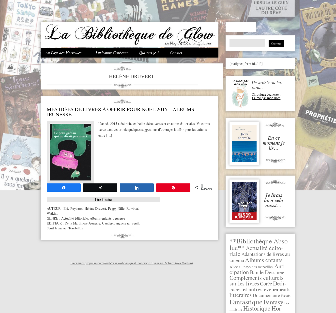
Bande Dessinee (267, 272)
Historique (257, 308)
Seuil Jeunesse (56, 228)
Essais (285, 295)
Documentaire (266, 295)
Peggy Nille (116, 208)
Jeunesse (119, 218)
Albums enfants (263, 260)
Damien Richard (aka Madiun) (173, 263)
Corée (266, 283)
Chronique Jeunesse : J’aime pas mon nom (266, 96)
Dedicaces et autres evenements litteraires (259, 289)
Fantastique (245, 301)
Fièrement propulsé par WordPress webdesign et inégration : (112, 263)
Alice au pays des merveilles (251, 266)
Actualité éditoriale (74, 218)
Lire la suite (103, 199)
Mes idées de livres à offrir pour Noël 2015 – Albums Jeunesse (120, 112)
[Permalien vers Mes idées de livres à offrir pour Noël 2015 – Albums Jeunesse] (70, 179)
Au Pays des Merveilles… (65, 52)
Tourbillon (75, 228)
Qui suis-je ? (149, 52)
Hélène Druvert (95, 208)
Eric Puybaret (73, 208)
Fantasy (273, 302)
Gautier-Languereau (116, 223)
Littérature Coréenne (112, 52)
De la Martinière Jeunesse (82, 223)
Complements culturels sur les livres (256, 280)
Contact (176, 52)
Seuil (135, 223)
